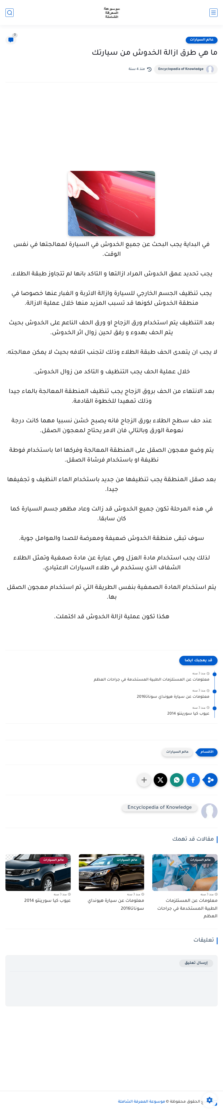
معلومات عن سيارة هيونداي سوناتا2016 (173, 697)
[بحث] (9, 12)
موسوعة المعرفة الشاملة (141, 1102)
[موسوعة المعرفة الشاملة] (111, 13)
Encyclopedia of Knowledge (180, 69)
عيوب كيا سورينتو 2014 (188, 714)
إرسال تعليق (196, 963)
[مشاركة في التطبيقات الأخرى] (144, 780)
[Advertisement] (111, 134)
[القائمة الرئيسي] (213, 12)
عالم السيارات (201, 40)
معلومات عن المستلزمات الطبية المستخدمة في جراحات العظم (151, 680)
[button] (193, 780)
